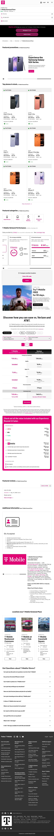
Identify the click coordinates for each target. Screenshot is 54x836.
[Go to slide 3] (37, 79)
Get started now (38, 304)
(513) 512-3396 (27, 646)
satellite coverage (34, 570)
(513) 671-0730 (44, 649)
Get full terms (26, 71)
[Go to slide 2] (23, 79)
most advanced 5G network (35, 568)
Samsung (42, 574)
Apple (37, 574)
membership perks (32, 564)
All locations (5, 40)
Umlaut (15, 232)
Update (27, 280)
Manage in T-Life (27, 30)
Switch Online (27, 34)
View (10, 658)
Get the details (29, 66)
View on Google (9, 498)
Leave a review (44, 485)
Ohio (11, 40)
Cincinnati (17, 40)
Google (29, 576)
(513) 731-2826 (10, 649)
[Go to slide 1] (8, 79)
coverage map (40, 232)
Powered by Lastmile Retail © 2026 (27, 833)
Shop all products (27, 204)
